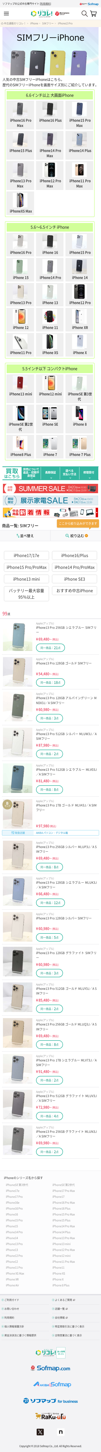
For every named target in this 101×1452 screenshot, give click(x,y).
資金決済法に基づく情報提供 (20, 1335)
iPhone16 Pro (14, 1208)
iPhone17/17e (26, 555)
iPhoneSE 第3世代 (17, 1184)
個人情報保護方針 (14, 1326)
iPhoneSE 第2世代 (63, 1184)
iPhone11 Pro (14, 1267)
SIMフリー (48, 23)
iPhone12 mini (61, 1255)
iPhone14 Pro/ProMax (75, 567)
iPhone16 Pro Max (63, 1202)
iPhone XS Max (15, 1273)
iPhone (34, 23)
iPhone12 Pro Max (63, 1249)
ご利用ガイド (11, 1300)
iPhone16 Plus (61, 1208)
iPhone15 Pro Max (63, 1214)
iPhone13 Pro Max (63, 1238)
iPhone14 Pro (14, 1232)
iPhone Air (12, 1285)
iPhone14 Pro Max (63, 1226)
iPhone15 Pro (14, 1220)
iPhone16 (12, 1214)
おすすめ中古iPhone (74, 590)
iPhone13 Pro (65, 23)
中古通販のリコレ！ (15, 23)
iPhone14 (12, 1238)
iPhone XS (58, 1273)
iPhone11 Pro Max (63, 1261)
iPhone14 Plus (61, 1232)
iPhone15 (12, 1226)
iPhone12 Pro (14, 1255)
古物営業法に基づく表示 (68, 1335)
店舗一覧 (60, 1308)
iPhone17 (58, 1196)
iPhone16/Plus (74, 555)
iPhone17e (12, 1190)
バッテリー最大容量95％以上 (26, 593)
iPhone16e (12, 1202)
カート (93, 13)
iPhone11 (58, 1267)
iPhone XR (12, 1279)
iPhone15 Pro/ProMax (27, 567)
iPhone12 (12, 1261)
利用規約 (45, 3)
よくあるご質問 (63, 1300)
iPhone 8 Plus (60, 1285)
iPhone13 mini (26, 579)
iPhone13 (12, 1249)
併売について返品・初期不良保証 (31, 472)
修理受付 (88, 472)
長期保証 (50, 472)
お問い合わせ (11, 1308)
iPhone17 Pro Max (63, 1190)
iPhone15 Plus (61, 1220)
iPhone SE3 (74, 579)
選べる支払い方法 (69, 472)
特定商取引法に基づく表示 (69, 1326)
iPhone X (57, 1279)
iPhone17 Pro (14, 1196)
